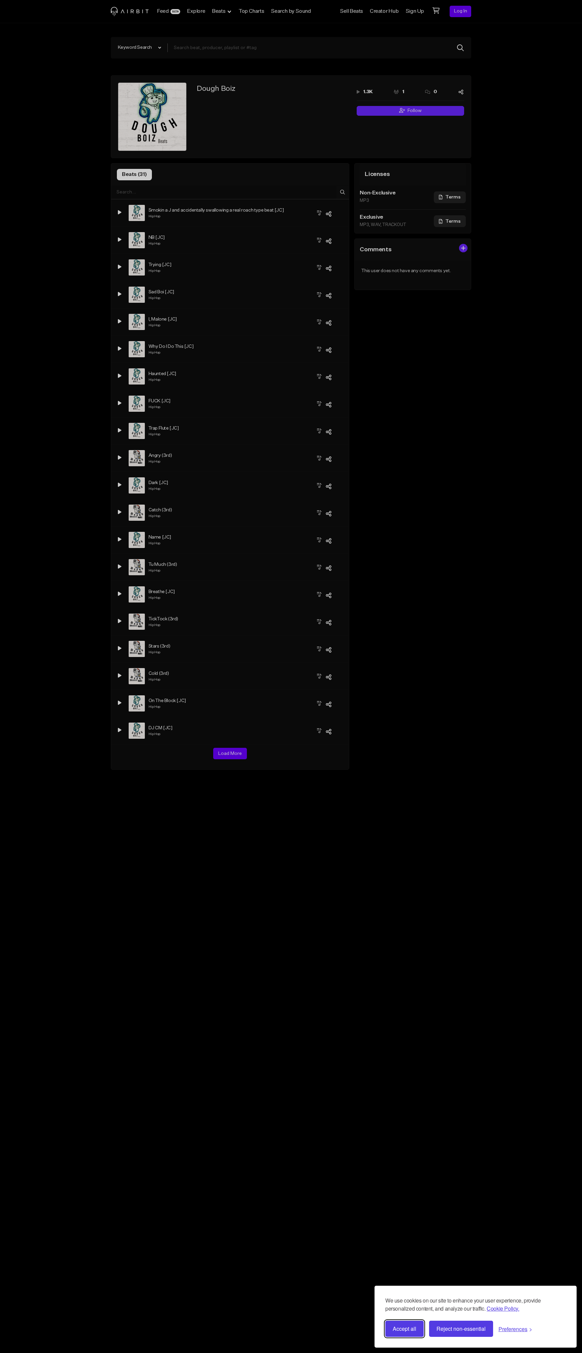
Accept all (404, 1328)
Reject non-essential (461, 1328)
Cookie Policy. (503, 1308)
